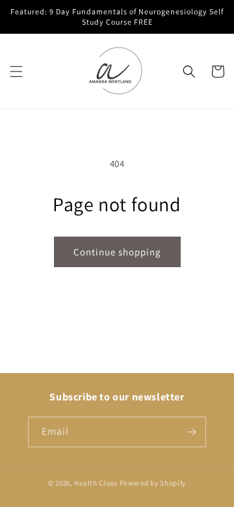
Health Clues (95, 483)
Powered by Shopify (153, 483)
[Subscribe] (191, 432)
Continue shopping (117, 252)
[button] (16, 71)
